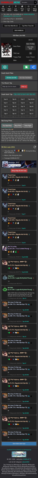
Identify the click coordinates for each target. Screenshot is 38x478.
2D (30, 53)
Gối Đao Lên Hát (11, 77)
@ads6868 (25, 462)
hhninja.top (27, 449)
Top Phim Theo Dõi (28, 26)
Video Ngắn (27, 125)
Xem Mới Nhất (30, 48)
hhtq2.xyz (20, 449)
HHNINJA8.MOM (28, 14)
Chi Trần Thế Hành (25, 77)
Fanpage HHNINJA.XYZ (11, 158)
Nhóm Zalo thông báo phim (13, 155)
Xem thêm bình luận (19, 443)
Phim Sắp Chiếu (8, 21)
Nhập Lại (23, 86)
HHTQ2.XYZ (17, 16)
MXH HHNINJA (19, 30)
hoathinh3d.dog (12, 449)
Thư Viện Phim (7, 125)
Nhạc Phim (18, 125)
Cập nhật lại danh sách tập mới (24, 94)
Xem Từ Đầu (30, 44)
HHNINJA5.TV (7, 16)
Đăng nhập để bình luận (19, 170)
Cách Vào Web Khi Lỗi (11, 26)
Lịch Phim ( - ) (13, 19)
